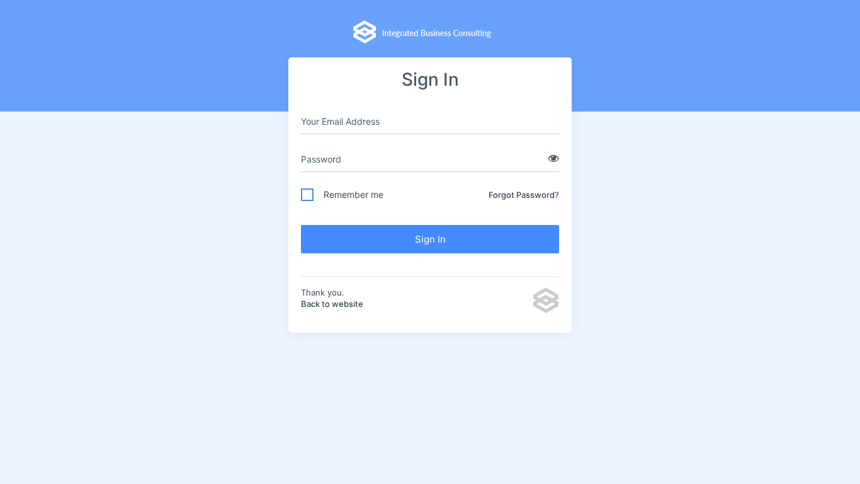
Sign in (430, 239)
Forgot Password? (524, 195)
